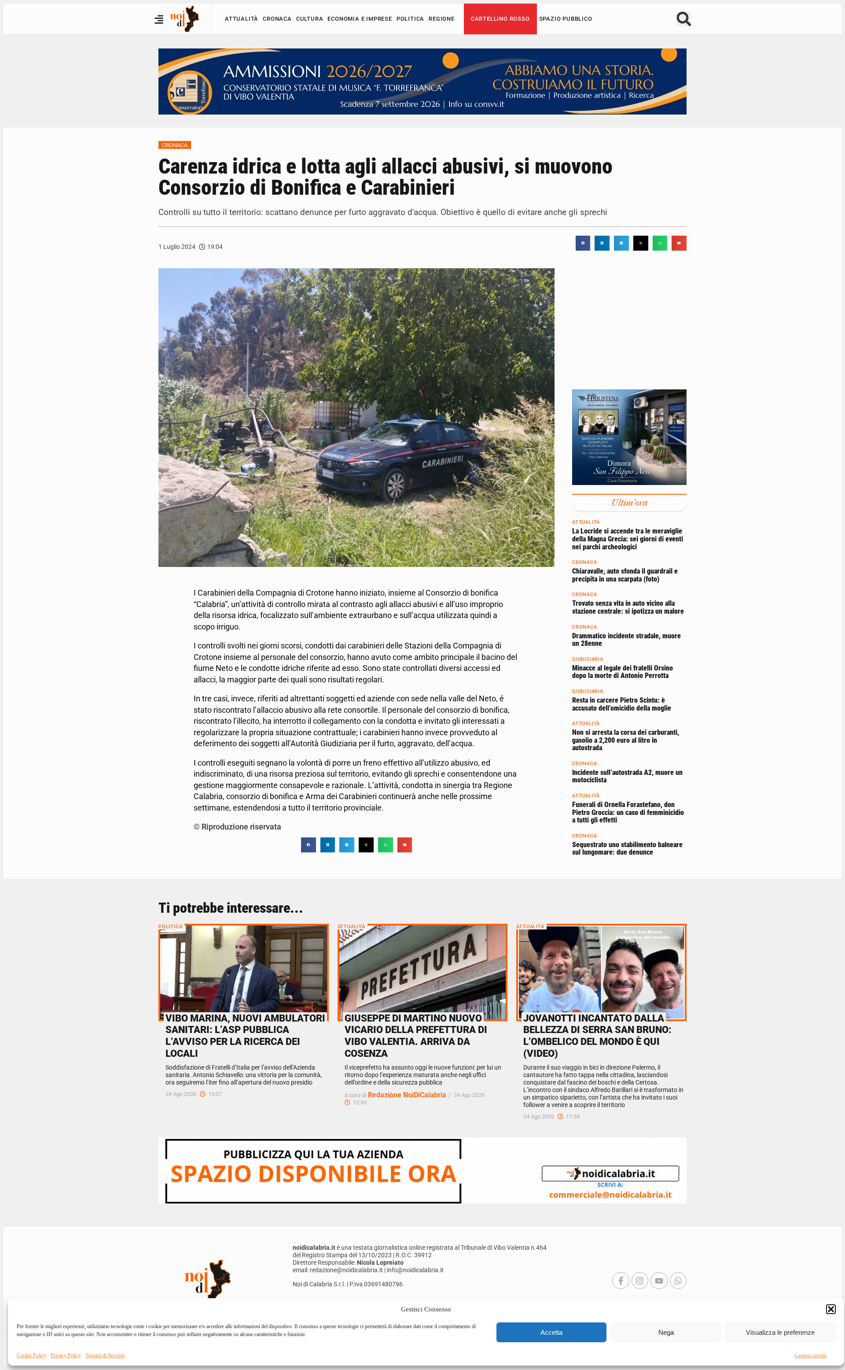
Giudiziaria (587, 659)
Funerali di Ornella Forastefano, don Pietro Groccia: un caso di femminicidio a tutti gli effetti (628, 813)
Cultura (309, 18)
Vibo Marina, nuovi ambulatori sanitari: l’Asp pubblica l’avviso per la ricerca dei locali (245, 1035)
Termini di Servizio (105, 1355)
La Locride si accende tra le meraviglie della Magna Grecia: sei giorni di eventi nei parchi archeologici (627, 539)
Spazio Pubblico (565, 18)
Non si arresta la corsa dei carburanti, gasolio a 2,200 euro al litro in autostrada (625, 740)
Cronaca (277, 18)
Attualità (241, 18)
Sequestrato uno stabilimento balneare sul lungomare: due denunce (627, 849)
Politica (410, 18)
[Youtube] (658, 1280)
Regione (442, 18)
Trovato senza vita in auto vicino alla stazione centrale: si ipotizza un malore (628, 608)
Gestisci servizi (811, 1355)
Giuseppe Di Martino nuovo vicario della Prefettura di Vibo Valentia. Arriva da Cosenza (416, 1035)
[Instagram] (640, 1280)
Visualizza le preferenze (780, 1332)
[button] (831, 1309)
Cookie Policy (31, 1355)
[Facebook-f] (620, 1280)
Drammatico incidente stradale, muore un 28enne (626, 640)
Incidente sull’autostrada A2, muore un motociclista (627, 776)
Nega (666, 1332)
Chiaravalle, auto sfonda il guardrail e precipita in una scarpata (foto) (625, 575)
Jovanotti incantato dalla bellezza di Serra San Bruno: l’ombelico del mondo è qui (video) (597, 1035)
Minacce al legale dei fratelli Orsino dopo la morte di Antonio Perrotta (622, 672)
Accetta (551, 1332)
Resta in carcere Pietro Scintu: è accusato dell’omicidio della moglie (621, 704)
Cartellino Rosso (500, 18)
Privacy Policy (66, 1355)
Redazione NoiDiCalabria (407, 1095)
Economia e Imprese (359, 18)
